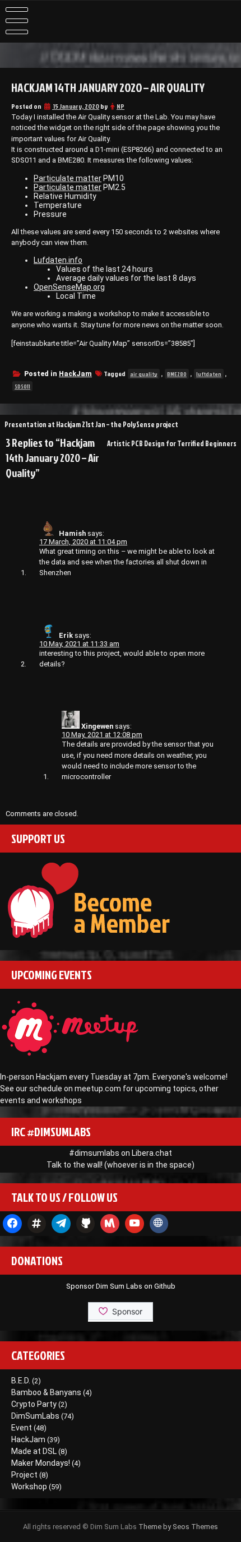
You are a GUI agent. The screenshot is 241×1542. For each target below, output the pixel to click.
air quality (143, 374)
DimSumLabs (35, 1415)
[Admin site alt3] (159, 1223)
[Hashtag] (37, 1223)
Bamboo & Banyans (46, 1392)
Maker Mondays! (40, 1462)
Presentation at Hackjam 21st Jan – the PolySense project (91, 424)
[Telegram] (61, 1223)
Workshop (29, 1486)
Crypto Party (34, 1404)
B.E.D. (20, 1380)
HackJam (75, 374)
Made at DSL (34, 1451)
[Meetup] (110, 1223)
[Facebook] (12, 1223)
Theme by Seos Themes (178, 1526)
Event (21, 1427)
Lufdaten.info (58, 260)
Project (24, 1474)
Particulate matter (67, 178)
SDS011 (22, 386)
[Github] (85, 1223)
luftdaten (208, 374)
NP (120, 106)
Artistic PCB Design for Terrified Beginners (172, 443)
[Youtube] (134, 1223)
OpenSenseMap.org (69, 287)
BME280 (177, 374)
